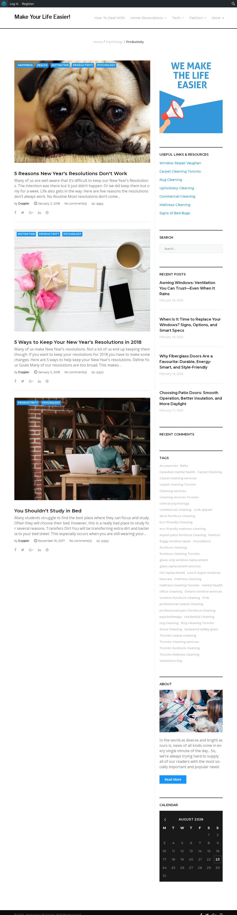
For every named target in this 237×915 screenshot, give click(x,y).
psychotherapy (170, 616)
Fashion (196, 18)
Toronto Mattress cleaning (179, 654)
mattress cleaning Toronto (179, 585)
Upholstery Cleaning (176, 188)
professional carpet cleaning (181, 604)
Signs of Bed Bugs (174, 213)
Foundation (202, 541)
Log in (14, 4)
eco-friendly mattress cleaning (182, 528)
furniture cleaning (173, 547)
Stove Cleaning (170, 629)
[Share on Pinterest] (47, 212)
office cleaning (170, 591)
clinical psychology (174, 503)
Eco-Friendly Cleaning (176, 522)
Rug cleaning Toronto (197, 623)
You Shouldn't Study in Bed (47, 511)
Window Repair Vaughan (180, 163)
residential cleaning (199, 616)
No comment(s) (76, 203)
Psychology (114, 42)
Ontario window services (203, 591)
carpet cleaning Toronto (177, 484)
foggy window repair (175, 541)
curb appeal (203, 509)
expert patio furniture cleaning (182, 535)
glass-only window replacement (183, 560)
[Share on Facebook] (15, 212)
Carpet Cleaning (209, 472)
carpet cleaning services (177, 478)
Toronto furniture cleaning (179, 648)
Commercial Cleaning (177, 196)
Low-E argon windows (204, 572)
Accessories (168, 465)
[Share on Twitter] (22, 212)
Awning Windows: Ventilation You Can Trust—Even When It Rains (187, 288)
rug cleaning (169, 623)
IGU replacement (172, 572)
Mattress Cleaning (174, 205)
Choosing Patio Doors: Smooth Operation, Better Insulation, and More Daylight (190, 398)
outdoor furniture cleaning (179, 597)
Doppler (23, 203)
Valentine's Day (170, 661)
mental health (212, 585)
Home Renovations (147, 18)
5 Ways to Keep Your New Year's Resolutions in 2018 (77, 342)
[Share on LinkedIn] (39, 212)
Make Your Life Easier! (42, 17)
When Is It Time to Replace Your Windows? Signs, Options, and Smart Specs (190, 325)
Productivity (83, 65)
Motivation (60, 65)
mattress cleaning (187, 579)
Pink (206, 597)
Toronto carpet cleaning (177, 635)
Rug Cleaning (170, 180)
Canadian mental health (177, 472)
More (216, 18)
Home (98, 42)
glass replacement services (180, 566)
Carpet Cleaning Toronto (180, 171)
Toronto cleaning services (179, 642)
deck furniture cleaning (177, 516)
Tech (176, 18)
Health (42, 65)
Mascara (165, 579)
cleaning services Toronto (179, 497)
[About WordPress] (4, 3)
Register (28, 4)
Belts (184, 465)
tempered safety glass (201, 629)
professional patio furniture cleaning (187, 610)
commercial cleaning (175, 509)
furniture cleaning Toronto (179, 553)
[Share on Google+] (31, 212)
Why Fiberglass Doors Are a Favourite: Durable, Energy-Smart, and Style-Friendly (186, 361)
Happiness (25, 65)
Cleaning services (172, 491)
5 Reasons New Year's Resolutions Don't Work (70, 173)
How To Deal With (109, 18)
